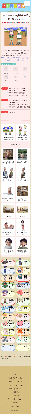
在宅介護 (8, 216)
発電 (17, 107)
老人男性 (23, 88)
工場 (16, 95)
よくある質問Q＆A (15, 395)
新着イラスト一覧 (15, 378)
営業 (23, 104)
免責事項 (15, 402)
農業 (15, 93)
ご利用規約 (15, 392)
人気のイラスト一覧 (15, 381)
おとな (16, 88)
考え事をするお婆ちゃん (8, 199)
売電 (26, 104)
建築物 (11, 95)
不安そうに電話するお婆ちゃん (23, 251)
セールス (24, 100)
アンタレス (12, 112)
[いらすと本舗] (13, 6)
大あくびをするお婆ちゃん (8, 162)
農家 (21, 107)
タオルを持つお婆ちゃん (23, 233)
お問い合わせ (15, 406)
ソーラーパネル (13, 102)
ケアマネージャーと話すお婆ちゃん (23, 199)
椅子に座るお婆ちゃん (23, 181)
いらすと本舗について (15, 385)
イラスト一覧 (10, 356)
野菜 (28, 107)
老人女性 (23, 90)
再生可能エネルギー (15, 104)
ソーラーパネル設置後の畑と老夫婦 (8, 138)
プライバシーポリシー (15, 399)
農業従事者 (22, 93)
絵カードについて (15, 389)
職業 (10, 93)
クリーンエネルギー (15, 100)
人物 (10, 88)
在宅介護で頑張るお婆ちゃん (8, 233)
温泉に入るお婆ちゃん (23, 162)
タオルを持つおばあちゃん (8, 251)
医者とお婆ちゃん (8, 180)
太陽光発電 (23, 95)
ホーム (2, 356)
